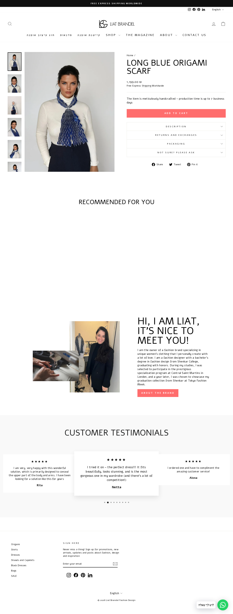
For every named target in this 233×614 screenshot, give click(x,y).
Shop (112, 35)
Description (176, 126)
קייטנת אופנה (89, 35)
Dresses (15, 554)
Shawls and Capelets (22, 560)
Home (130, 55)
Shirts (14, 549)
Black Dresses (19, 565)
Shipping (146, 85)
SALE (14, 575)
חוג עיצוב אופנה (41, 35)
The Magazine (140, 35)
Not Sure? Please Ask (176, 152)
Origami (15, 544)
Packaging (176, 143)
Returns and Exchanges (176, 135)
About (167, 35)
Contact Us (194, 35)
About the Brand (158, 393)
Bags (14, 570)
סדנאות (66, 35)
